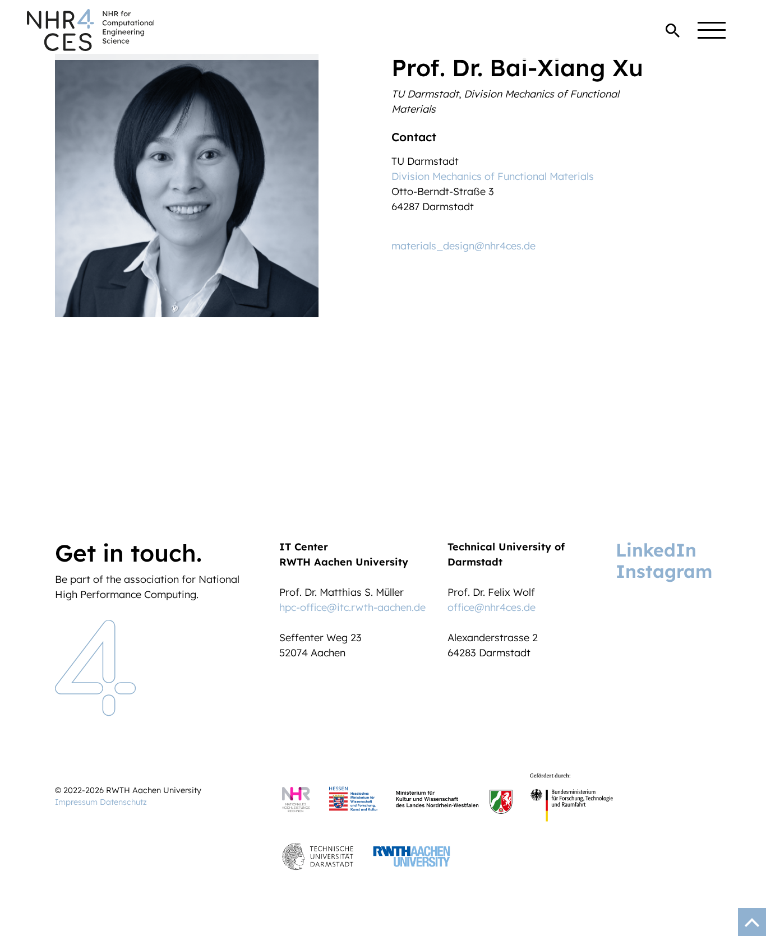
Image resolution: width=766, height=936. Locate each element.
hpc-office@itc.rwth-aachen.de (352, 607)
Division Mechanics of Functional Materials (492, 176)
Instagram (664, 571)
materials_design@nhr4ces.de (463, 245)
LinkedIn (656, 550)
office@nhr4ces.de (491, 607)
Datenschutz (123, 802)
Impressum (76, 802)
